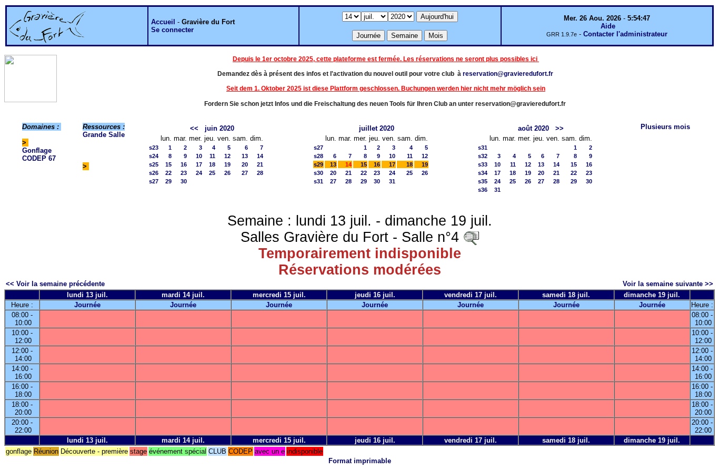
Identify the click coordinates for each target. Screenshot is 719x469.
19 (227, 164)
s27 (153, 181)
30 (184, 181)
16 (184, 164)
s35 (482, 181)
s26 (153, 173)
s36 (482, 190)
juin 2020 (219, 128)
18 (212, 164)
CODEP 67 (39, 158)
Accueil (163, 22)
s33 (482, 164)
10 (199, 156)
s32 (482, 156)
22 (168, 173)
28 (260, 173)
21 (260, 164)
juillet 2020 (376, 128)
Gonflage (37, 150)
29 (168, 181)
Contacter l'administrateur (625, 34)
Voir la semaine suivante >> (668, 284)
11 (212, 156)
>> (559, 128)
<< (194, 128)
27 (245, 173)
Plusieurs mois (665, 127)
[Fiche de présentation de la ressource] (471, 237)
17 (199, 164)
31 (392, 181)
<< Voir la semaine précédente (55, 284)
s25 (153, 164)
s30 (318, 173)
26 (227, 173)
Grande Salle (104, 135)
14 (260, 156)
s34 (482, 173)
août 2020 (533, 128)
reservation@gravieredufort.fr (508, 73)
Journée (87, 305)
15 (168, 164)
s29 (318, 164)
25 (212, 173)
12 (227, 156)
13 (245, 156)
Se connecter (172, 30)
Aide (608, 26)
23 (184, 173)
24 (199, 173)
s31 (318, 181)
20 (245, 164)
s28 (318, 156)
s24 (153, 156)
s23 (153, 147)
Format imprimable (359, 461)
